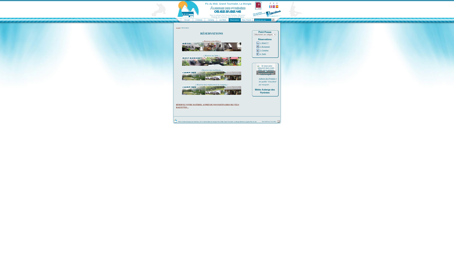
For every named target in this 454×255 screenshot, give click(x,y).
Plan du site (253, 122)
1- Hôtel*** (264, 43)
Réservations (234, 20)
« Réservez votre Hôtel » (212, 41)
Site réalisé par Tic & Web (269, 121)
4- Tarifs (262, 54)
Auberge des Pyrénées (267, 78)
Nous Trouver (246, 20)
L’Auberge (199, 20)
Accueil (187, 20)
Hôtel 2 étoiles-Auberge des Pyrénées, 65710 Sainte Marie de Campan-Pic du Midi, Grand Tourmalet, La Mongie (209, 122)
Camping (211, 20)
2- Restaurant (264, 46)
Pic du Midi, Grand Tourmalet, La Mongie (228, 3)
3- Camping (264, 50)
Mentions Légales (245, 122)
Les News (222, 20)
